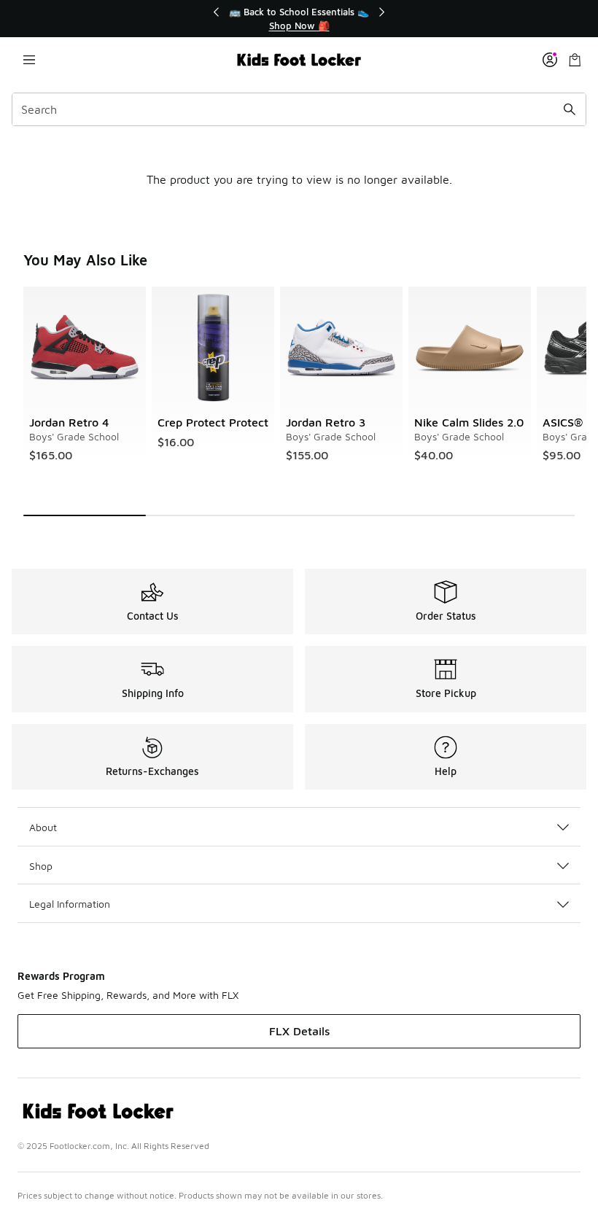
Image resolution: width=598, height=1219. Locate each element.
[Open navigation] (29, 60)
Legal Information (69, 903)
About (43, 827)
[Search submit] (570, 109)
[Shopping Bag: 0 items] (574, 60)
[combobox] (299, 109)
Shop (41, 866)
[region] (299, 18)
